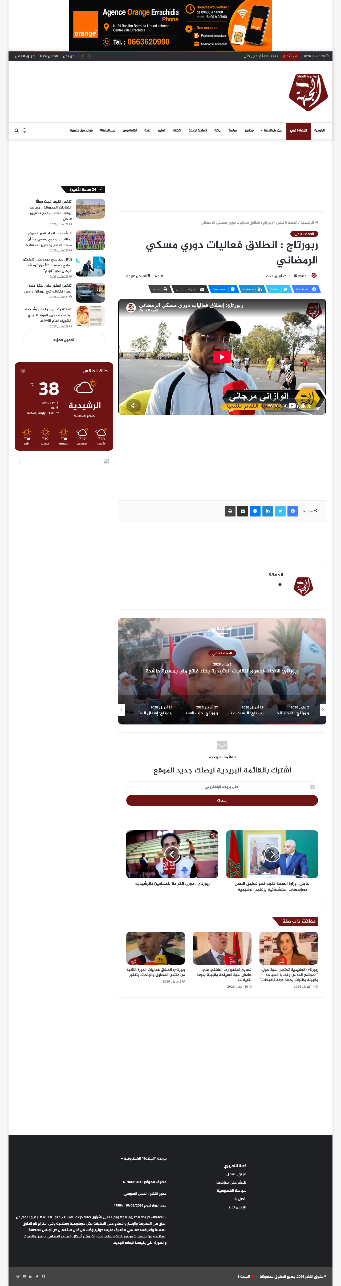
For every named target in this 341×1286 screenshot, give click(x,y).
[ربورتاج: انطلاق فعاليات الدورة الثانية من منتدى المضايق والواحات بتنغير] (155, 948)
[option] (222, 671)
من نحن (69, 56)
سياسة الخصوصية (231, 1190)
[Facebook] (292, 511)
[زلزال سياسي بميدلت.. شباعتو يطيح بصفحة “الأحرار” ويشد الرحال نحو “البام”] (90, 267)
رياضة (217, 130)
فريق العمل (25, 56)
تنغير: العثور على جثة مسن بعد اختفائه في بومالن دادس (234, 56)
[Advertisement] (116, 78)
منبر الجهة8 (107, 130)
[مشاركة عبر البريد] (242, 511)
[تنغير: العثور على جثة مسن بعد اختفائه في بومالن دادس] (90, 293)
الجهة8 (303, 276)
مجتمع (249, 130)
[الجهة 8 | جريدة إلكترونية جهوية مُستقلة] (308, 92)
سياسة (233, 130)
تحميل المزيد (63, 339)
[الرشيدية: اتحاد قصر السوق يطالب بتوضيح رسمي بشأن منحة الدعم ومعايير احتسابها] (90, 240)
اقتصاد (177, 130)
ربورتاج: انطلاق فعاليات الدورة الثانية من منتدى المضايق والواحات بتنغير (155, 972)
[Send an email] (295, 276)
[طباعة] (230, 511)
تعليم (161, 130)
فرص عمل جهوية (81, 130)
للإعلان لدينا (49, 56)
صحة (147, 130)
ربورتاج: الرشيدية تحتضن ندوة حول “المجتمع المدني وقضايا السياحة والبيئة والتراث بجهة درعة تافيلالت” (289, 975)
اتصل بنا (239, 1198)
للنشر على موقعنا (231, 1182)
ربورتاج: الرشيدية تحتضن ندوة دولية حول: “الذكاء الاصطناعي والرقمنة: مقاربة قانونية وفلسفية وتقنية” (222, 671)
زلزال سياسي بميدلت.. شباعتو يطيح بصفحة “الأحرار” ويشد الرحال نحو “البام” (47, 265)
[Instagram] (18, 1276)
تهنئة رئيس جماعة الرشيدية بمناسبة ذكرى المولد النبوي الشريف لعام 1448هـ (48, 315)
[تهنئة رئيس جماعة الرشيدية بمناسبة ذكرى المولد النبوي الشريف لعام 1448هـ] (90, 316)
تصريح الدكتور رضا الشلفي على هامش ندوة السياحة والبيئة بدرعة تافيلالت (223, 975)
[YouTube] (24, 1276)
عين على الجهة (273, 130)
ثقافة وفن (130, 130)
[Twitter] (280, 511)
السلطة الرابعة (198, 130)
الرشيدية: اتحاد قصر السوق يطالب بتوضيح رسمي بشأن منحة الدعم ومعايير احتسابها (48, 239)
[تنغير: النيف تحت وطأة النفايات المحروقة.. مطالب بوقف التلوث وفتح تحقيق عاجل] (90, 209)
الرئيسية (319, 130)
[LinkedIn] (267, 511)
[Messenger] (255, 511)
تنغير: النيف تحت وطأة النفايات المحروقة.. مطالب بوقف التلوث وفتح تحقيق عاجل (51, 210)
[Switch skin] (25, 131)
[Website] (280, 584)
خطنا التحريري (235, 1165)
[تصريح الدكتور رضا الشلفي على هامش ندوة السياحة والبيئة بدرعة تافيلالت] (222, 948)
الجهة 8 (244, 1276)
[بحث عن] (17, 131)
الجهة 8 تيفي (298, 130)
